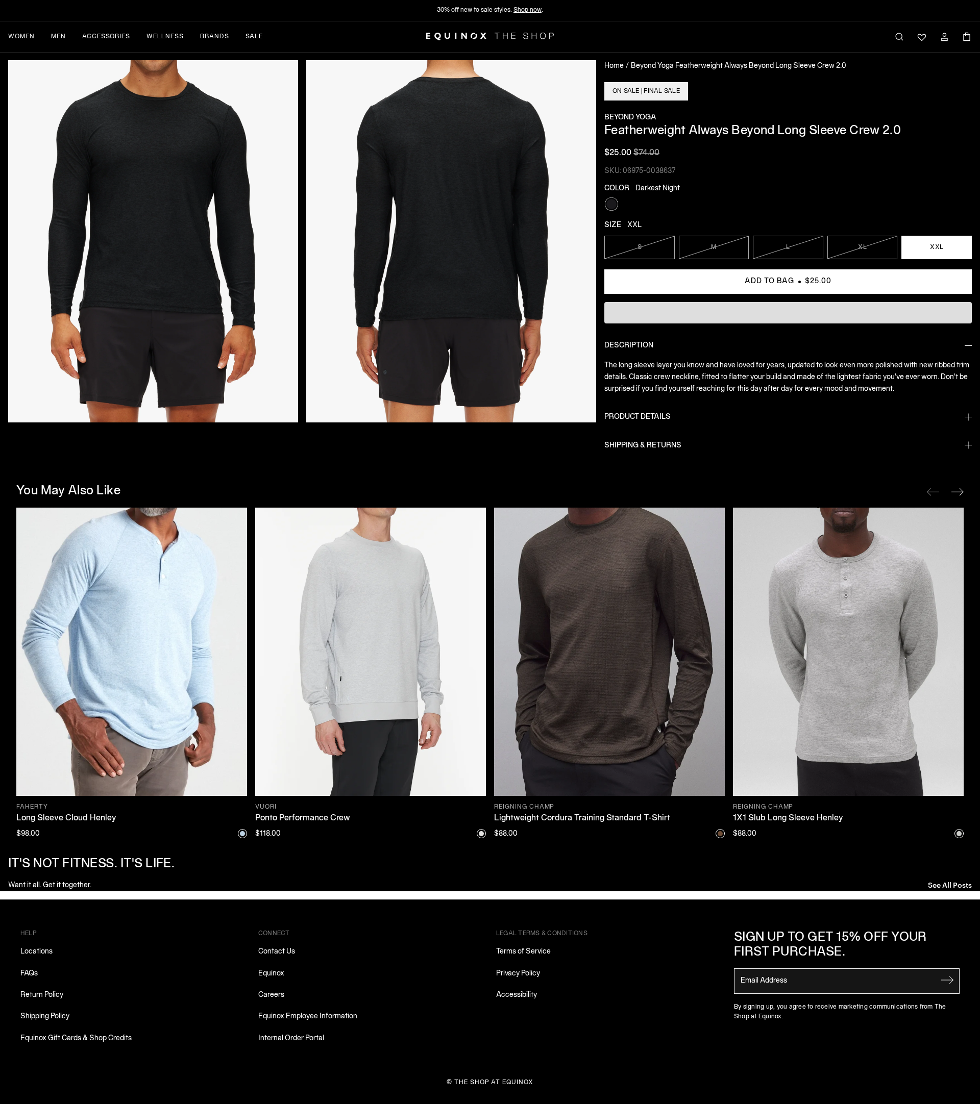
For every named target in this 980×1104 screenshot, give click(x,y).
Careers (271, 995)
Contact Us (276, 951)
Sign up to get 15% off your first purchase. (830, 945)
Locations (36, 951)
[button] (153, 241)
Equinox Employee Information (307, 1016)
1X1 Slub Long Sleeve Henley (788, 818)
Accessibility (516, 995)
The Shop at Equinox (493, 1082)
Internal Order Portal (291, 1038)
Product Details (637, 417)
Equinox (271, 973)
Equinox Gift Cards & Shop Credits (76, 1038)
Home (614, 66)
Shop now (527, 10)
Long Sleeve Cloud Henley (66, 818)
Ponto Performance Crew (302, 818)
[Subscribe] (947, 980)
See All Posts (950, 884)
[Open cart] (967, 37)
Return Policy (41, 995)
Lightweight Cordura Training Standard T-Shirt (582, 818)
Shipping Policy (44, 1016)
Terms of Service (523, 951)
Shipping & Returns (642, 445)
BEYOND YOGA (630, 117)
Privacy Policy (518, 973)
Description (628, 345)
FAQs (29, 973)
